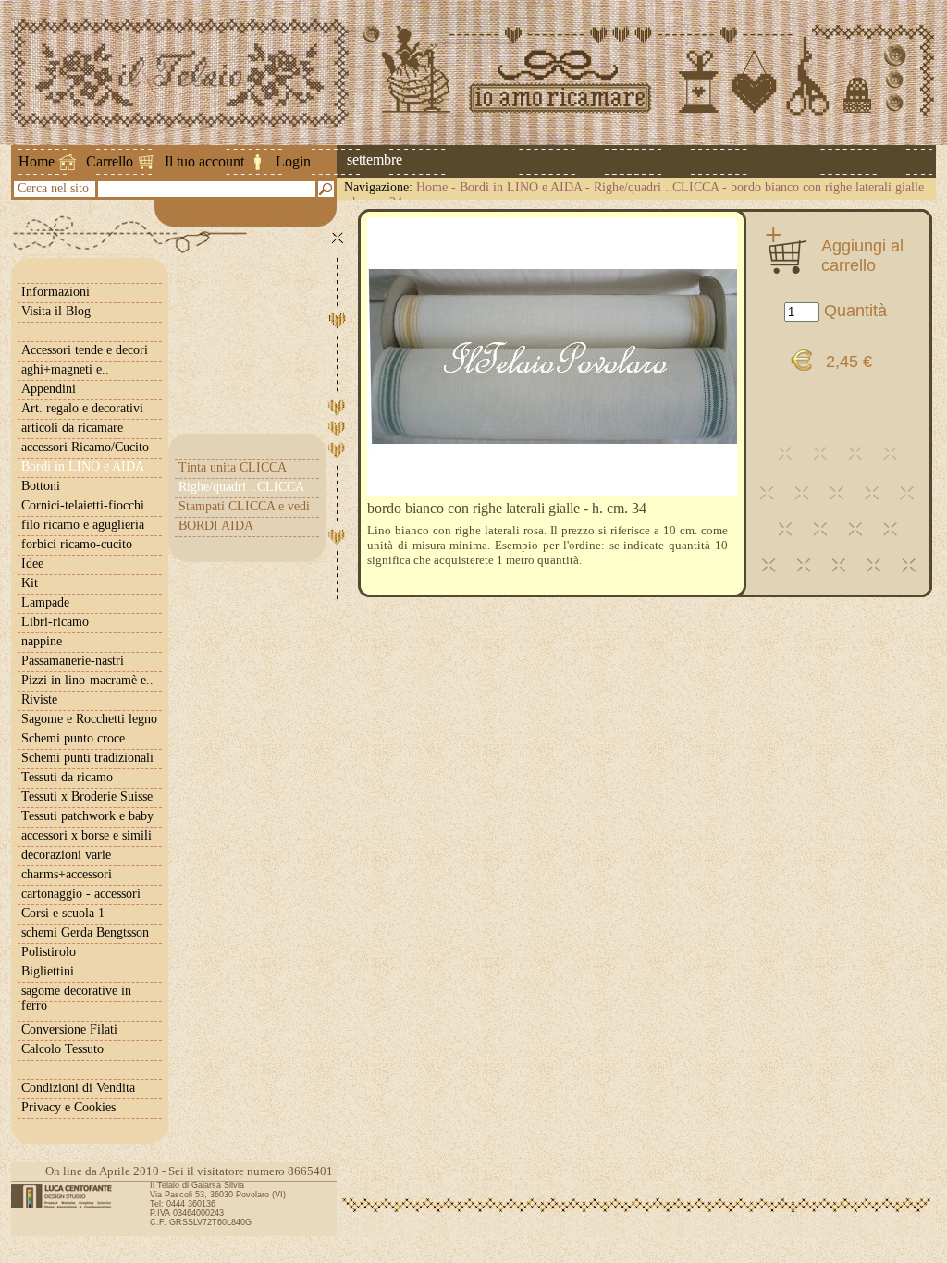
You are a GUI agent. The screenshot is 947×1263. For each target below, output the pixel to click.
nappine (41, 641)
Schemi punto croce (73, 738)
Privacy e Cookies (68, 1107)
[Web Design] (68, 1196)
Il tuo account (204, 161)
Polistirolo (48, 952)
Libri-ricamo (55, 622)
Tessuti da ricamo (67, 777)
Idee (32, 563)
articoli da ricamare (72, 428)
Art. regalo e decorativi (82, 408)
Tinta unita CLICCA (232, 467)
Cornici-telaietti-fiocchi (82, 505)
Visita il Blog (56, 311)
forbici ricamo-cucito (76, 544)
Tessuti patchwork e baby (87, 816)
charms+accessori (66, 874)
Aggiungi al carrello (862, 255)
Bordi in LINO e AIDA (521, 187)
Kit (29, 583)
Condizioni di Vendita (78, 1088)
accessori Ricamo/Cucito (85, 447)
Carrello (109, 161)
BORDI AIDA (215, 526)
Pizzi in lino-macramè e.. (87, 680)
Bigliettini (47, 971)
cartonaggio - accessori (81, 894)
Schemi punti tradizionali (87, 758)
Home (36, 161)
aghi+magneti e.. (65, 369)
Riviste (39, 699)
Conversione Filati (69, 1029)
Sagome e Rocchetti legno (89, 719)
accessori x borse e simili (86, 835)
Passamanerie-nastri (72, 661)
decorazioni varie (66, 855)
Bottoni (40, 486)
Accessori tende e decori (84, 350)
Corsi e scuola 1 (63, 913)
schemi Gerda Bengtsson (85, 932)
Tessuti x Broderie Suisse (87, 796)
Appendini (48, 389)
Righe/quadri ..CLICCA (656, 187)
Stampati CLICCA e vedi (244, 506)
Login (293, 161)
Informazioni (55, 292)
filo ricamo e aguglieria (82, 525)
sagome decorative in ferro (76, 998)
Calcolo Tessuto (62, 1049)
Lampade (45, 602)
